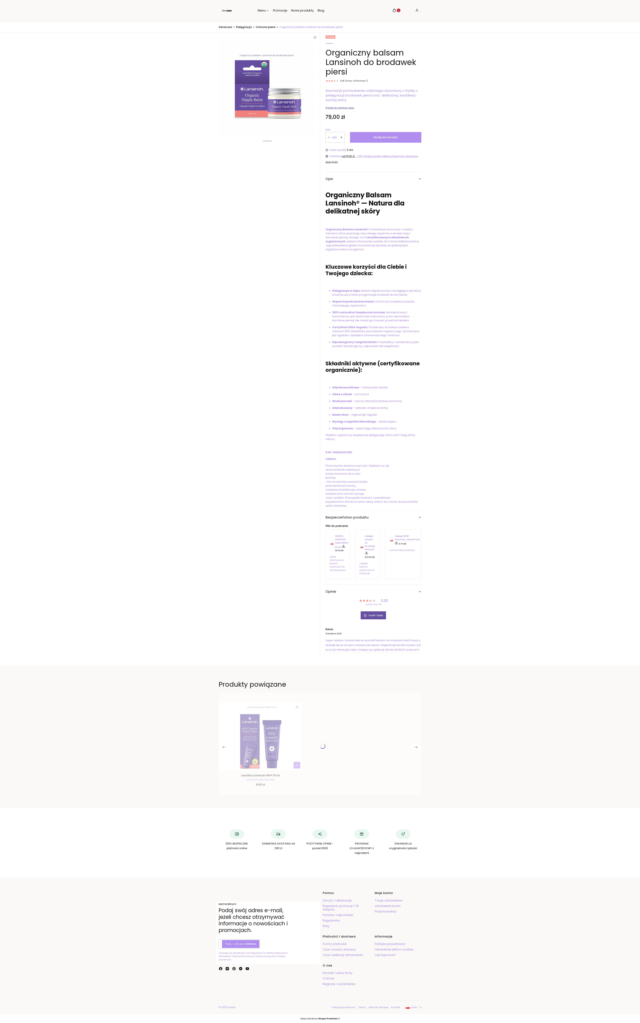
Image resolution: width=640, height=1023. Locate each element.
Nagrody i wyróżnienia (339, 984)
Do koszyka (297, 765)
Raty (326, 926)
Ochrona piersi (266, 27)
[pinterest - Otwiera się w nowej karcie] (234, 969)
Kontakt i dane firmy (337, 973)
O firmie (328, 978)
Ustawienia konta (387, 906)
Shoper (232, 1007)
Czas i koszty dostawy (339, 949)
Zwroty (362, 1007)
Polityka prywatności (390, 944)
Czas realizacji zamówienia (343, 955)
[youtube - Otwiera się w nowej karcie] (247, 969)
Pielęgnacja (244, 27)
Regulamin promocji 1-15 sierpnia (341, 908)
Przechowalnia (385, 911)
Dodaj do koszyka (386, 137)
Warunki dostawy (378, 1007)
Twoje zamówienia (388, 900)
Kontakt (395, 1007)
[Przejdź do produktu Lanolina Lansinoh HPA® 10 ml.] (260, 736)
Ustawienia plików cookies (394, 949)
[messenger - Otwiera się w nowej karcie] (241, 969)
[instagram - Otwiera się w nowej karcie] (227, 969)
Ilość (328, 129)
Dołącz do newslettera (241, 944)
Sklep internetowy (319, 1018)
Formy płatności (335, 944)
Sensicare (225, 27)
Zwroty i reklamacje (337, 900)
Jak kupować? (385, 955)
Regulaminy (331, 920)
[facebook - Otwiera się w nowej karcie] (221, 969)
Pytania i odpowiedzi (338, 915)
